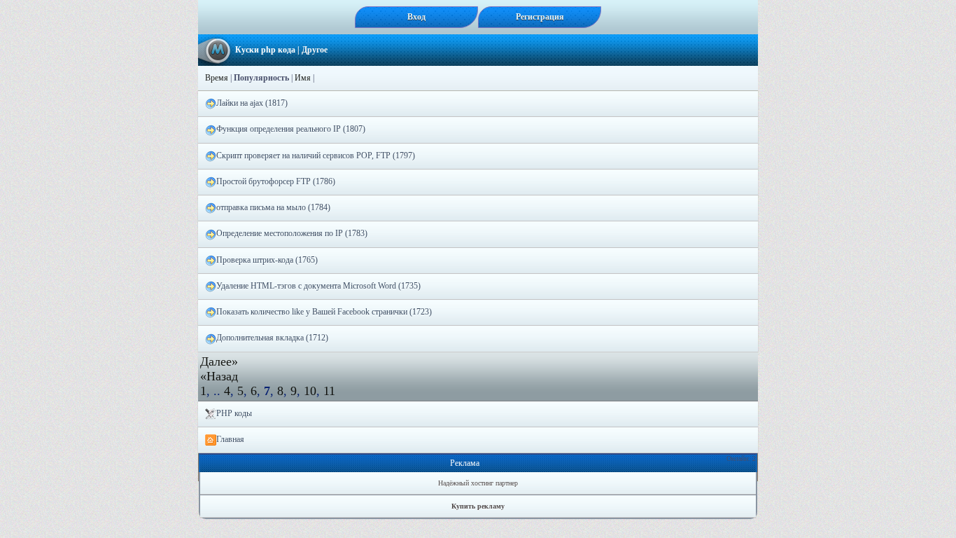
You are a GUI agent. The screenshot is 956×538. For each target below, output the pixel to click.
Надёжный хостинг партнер (478, 483)
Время (216, 78)
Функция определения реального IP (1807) (290, 129)
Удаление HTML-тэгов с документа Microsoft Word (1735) (318, 286)
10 (310, 391)
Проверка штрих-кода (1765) (267, 260)
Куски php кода (265, 50)
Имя (303, 78)
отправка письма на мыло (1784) (273, 207)
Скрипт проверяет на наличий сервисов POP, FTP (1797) (315, 155)
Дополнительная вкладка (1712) (272, 338)
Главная (230, 439)
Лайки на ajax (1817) (252, 103)
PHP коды (234, 413)
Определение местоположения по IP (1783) (291, 233)
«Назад (219, 376)
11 (329, 391)
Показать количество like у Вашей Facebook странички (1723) (324, 312)
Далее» (219, 361)
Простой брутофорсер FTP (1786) (275, 181)
